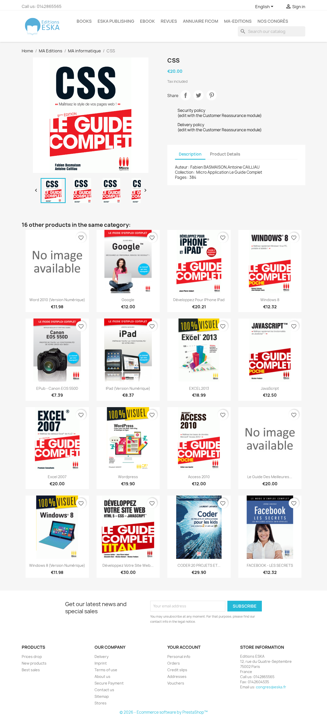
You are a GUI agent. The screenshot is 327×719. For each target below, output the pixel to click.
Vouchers (175, 683)
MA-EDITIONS (238, 21)
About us (102, 676)
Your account (184, 647)
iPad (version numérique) (128, 388)
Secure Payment (109, 683)
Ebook (147, 21)
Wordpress (128, 476)
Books (84, 21)
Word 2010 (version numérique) (57, 299)
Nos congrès (273, 21)
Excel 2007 (57, 476)
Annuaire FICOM (200, 21)
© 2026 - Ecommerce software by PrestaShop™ (164, 712)
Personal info (178, 656)
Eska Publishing (116, 21)
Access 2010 (199, 476)
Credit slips (177, 669)
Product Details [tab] (225, 154)
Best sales (31, 669)
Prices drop (32, 656)
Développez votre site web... (128, 565)
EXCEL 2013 (199, 388)
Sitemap (102, 696)
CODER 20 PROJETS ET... (199, 565)
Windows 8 (269, 299)
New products (34, 663)
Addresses (176, 676)
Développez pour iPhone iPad (199, 299)
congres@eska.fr (271, 687)
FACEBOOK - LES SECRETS (270, 565)
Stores (101, 703)
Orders (173, 663)
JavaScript (270, 388)
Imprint (101, 663)
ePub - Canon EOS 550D (57, 388)
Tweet (198, 95)
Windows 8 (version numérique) (57, 565)
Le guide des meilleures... (269, 476)
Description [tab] (190, 154)
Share (185, 95)
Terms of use (106, 669)
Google (128, 299)
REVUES (169, 21)
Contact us (104, 689)
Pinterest (211, 95)
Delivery (102, 656)
